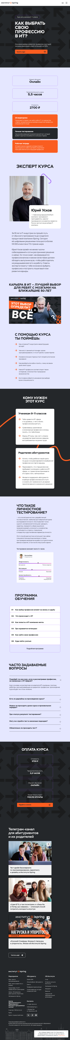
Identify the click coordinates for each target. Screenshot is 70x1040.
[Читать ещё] (17, 955)
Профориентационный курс (34, 987)
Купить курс (21, 52)
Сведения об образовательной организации (50, 995)
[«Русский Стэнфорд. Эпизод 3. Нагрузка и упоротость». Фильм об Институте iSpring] (30, 931)
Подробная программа (35, 649)
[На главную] (9, 3)
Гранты (29, 984)
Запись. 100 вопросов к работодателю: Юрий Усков (16, 992)
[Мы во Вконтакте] (28, 1015)
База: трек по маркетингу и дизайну (16, 984)
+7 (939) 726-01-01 (32, 1004)
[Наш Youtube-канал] (36, 1015)
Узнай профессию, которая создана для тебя (34, 990)
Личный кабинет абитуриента (35, 982)
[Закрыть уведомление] (67, 1032)
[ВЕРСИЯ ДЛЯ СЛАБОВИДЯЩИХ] (62, 3)
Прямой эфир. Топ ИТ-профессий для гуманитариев (16, 988)
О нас (46, 979)
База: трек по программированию (14, 980)
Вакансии (47, 991)
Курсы (10, 1012)
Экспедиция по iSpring (14, 996)
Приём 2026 (30, 979)
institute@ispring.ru (32, 1007)
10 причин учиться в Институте (50, 982)
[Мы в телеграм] (32, 1015)
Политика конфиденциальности (17, 1022)
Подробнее (61, 1035)
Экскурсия (48, 988)
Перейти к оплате (25, 805)
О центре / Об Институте (15, 1010)
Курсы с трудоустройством (16, 1015)
